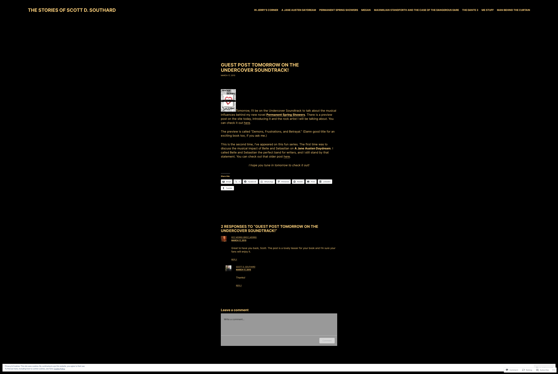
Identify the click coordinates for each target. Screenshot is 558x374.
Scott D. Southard (245, 267)
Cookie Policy (59, 369)
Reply (234, 259)
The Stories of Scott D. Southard (72, 10)
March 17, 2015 (238, 240)
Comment (327, 340)
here (247, 123)
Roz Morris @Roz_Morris (244, 237)
